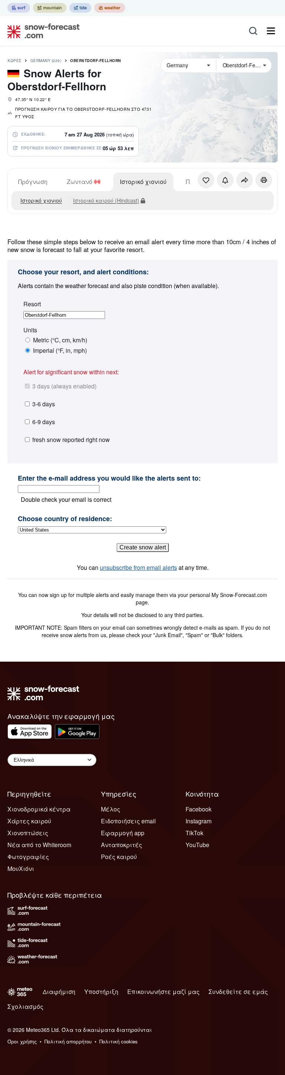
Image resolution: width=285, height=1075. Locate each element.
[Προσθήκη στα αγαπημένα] (206, 180)
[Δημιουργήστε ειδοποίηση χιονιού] (225, 180)
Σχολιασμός (25, 1006)
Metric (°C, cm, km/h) (60, 340)
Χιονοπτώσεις (27, 833)
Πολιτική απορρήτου (68, 1041)
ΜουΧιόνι (20, 868)
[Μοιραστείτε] (244, 180)
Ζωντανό (79, 181)
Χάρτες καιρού (29, 821)
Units (30, 330)
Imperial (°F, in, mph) (60, 350)
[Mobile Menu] (271, 31)
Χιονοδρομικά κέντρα (39, 809)
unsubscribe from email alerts (138, 567)
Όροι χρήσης (22, 1041)
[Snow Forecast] (41, 30)
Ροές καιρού (119, 856)
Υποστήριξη (101, 991)
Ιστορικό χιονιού (143, 181)
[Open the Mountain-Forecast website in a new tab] (49, 8)
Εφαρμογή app (122, 833)
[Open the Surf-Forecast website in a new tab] (18, 8)
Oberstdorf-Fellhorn (95, 60)
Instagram (199, 821)
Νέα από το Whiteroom (39, 844)
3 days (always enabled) (64, 386)
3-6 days (43, 404)
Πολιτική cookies (118, 1041)
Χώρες (14, 60)
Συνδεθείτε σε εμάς (238, 991)
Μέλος (110, 809)
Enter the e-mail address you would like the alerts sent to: (109, 478)
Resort (32, 304)
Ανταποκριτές (121, 844)
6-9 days (43, 421)
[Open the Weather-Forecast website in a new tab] (109, 8)
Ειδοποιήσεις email (128, 821)
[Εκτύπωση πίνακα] (264, 180)
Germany (46, 60)
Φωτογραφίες (28, 856)
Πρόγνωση (33, 181)
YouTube (197, 844)
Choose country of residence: (65, 519)
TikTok (194, 833)
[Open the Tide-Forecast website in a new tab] (80, 8)
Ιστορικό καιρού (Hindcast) (106, 200)
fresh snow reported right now (71, 439)
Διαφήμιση (59, 991)
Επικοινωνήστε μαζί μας (163, 991)
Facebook (199, 809)
